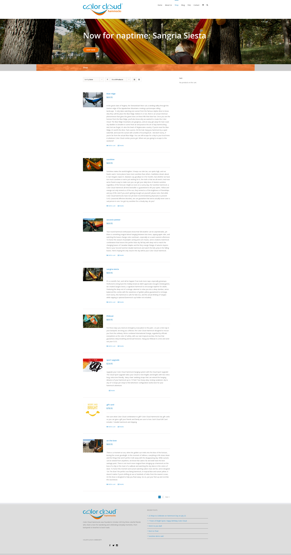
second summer (113, 219)
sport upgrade (113, 360)
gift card (110, 404)
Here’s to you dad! (155, 526)
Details (121, 145)
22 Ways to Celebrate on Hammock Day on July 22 (167, 516)
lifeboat (110, 316)
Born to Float (153, 531)
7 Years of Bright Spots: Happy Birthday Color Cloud (168, 521)
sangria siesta (113, 269)
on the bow (112, 440)
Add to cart (111, 145)
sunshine (110, 159)
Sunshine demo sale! (156, 536)
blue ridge (111, 93)
